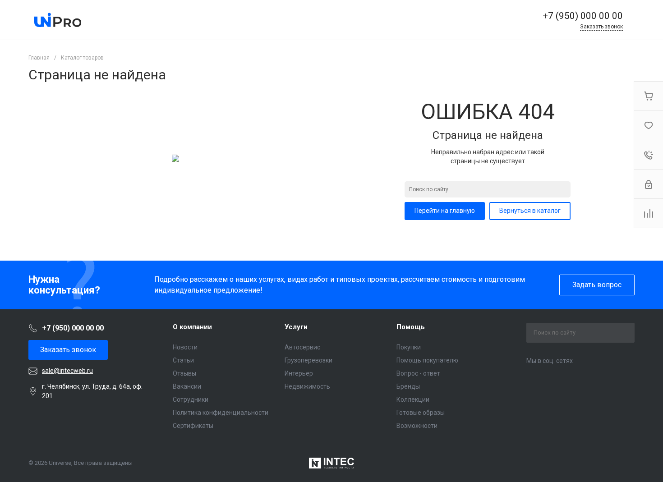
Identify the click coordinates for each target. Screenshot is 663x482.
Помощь (410, 327)
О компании (192, 327)
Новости (185, 347)
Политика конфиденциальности (220, 412)
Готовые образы (420, 412)
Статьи (183, 360)
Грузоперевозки (308, 360)
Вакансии (187, 386)
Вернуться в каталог (530, 210)
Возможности (416, 425)
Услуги (296, 327)
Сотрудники (190, 399)
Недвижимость (307, 386)
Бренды (408, 386)
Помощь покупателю (427, 360)
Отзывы (184, 373)
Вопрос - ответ (418, 373)
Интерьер (299, 373)
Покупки (408, 347)
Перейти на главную (444, 210)
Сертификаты (193, 425)
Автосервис (302, 347)
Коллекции (412, 399)
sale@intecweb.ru (67, 370)
